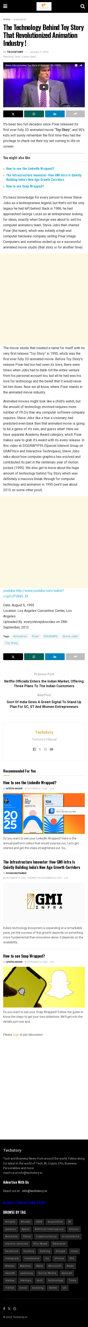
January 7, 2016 (38, 52)
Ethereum (59, 1244)
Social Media (47, 1273)
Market (10, 1266)
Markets (25, 1266)
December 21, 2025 (37, 788)
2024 (39, 1222)
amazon (10, 1229)
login (16, 1034)
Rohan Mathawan (16, 873)
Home (6, 19)
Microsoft (54, 1266)
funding (29, 1251)
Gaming (45, 1251)
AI (69, 1222)
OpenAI (10, 1273)
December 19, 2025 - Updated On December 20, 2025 (33, 878)
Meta (39, 1266)
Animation (20, 636)
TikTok (9, 1288)
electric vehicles (16, 1244)
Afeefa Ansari (14, 788)
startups (25, 1280)
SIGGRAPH (51, 636)
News (70, 1266)
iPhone (59, 1258)
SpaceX (67, 1273)
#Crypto (10, 1222)
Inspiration (20, 19)
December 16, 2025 (37, 962)
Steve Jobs (70, 636)
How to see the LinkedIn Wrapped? (30, 168)
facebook (11, 1251)
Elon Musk (40, 1244)
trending (38, 1288)
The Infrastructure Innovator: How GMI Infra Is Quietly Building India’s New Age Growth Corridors (43, 177)
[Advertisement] (44, 299)
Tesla (72, 1280)
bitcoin (74, 1229)
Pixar (35, 636)
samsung (27, 1273)
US (64, 1288)
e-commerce (70, 1236)
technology (55, 1280)
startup (10, 1280)
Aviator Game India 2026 (24, 1202)
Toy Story (11, 643)
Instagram (12, 1258)
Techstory (15, 52)
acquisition (55, 1222)
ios (47, 1258)
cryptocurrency (46, 1236)
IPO (72, 1258)
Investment (32, 1258)
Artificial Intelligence (49, 1229)
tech (40, 1280)
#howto (26, 1222)
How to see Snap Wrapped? (25, 186)
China (27, 1236)
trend (23, 1288)
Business (11, 1236)
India (74, 1251)
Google (60, 1251)
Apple (25, 1229)
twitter (53, 1288)
